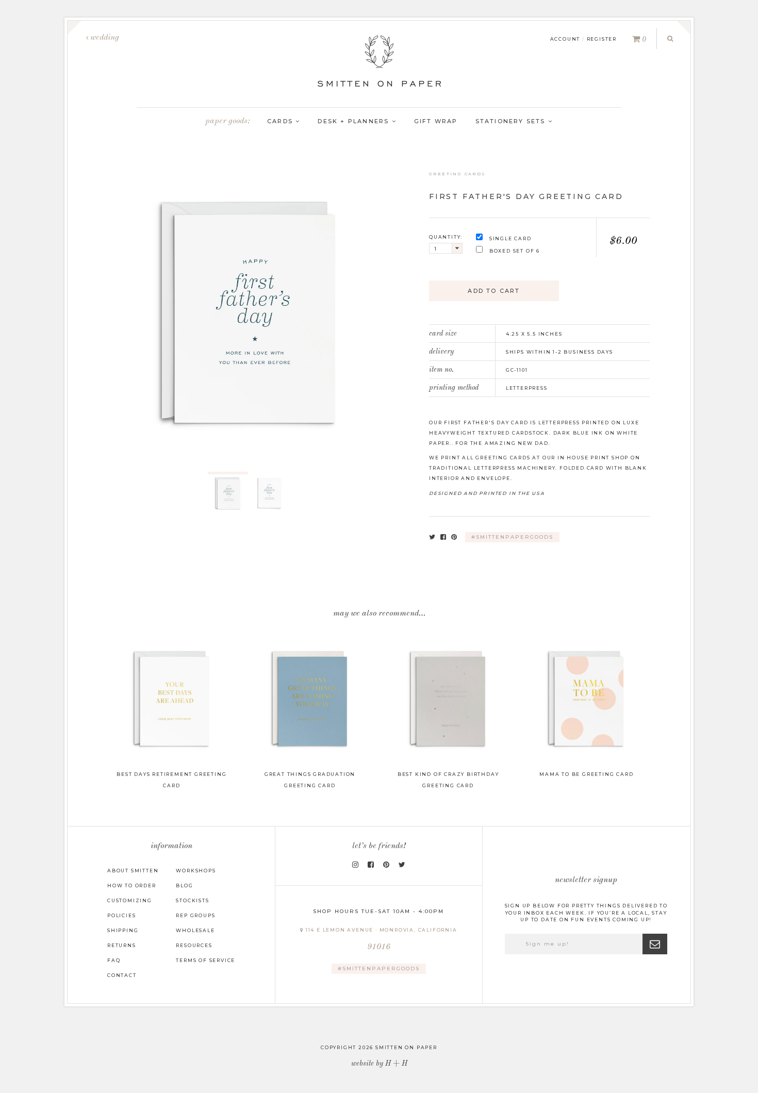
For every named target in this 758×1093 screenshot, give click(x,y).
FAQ (113, 960)
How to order (131, 885)
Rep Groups (195, 915)
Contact (122, 975)
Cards (281, 121)
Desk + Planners (354, 121)
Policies (121, 915)
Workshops (196, 870)
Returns (121, 945)
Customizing (129, 900)
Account (565, 39)
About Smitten (132, 870)
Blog (184, 885)
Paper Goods (226, 121)
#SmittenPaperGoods (379, 968)
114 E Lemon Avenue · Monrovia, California (380, 939)
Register (602, 39)
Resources (194, 945)
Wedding (103, 38)
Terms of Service (205, 960)
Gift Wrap (436, 121)
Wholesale (195, 930)
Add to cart (494, 290)
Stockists (192, 900)
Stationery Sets (511, 121)
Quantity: (446, 237)
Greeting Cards (457, 173)
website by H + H (379, 1063)
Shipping (122, 930)
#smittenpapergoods (512, 537)
